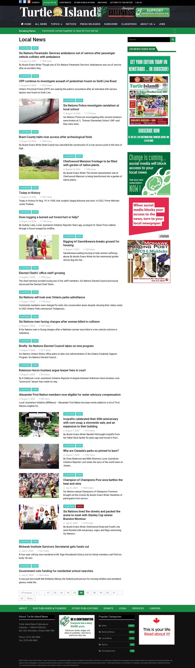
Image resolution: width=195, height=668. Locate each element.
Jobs (162, 24)
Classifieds (129, 24)
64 (22, 598)
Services (138, 608)
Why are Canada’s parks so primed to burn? (91, 450)
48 (94, 592)
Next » (30, 598)
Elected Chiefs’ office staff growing (42, 273)
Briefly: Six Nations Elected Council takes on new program (56, 346)
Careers (155, 608)
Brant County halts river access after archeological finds (55, 137)
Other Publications (84, 2)
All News (41, 24)
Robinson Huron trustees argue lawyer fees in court (52, 370)
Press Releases (90, 24)
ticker (35, 48)
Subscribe (111, 24)
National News (108, 632)
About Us (146, 24)
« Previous (26, 592)
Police (35, 76)
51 (114, 592)
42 (55, 592)
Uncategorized (108, 651)
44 (68, 592)
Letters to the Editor (121, 2)
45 (74, 592)
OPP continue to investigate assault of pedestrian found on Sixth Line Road (67, 81)
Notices (71, 24)
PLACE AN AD (50, 2)
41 (48, 592)
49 (101, 592)
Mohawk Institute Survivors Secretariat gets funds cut (54, 546)
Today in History (29, 193)
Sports (80, 506)
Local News (25, 48)
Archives (102, 2)
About (23, 608)
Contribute (65, 2)
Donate (35, 2)
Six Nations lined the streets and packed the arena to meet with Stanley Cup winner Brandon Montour (91, 515)
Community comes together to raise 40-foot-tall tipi (70, 30)
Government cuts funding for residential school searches (56, 571)
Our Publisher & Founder (49, 608)
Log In (138, 2)
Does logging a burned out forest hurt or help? (49, 217)
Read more (39, 114)
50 (107, 592)
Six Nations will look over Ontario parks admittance (52, 297)
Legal (123, 608)
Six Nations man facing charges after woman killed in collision (59, 321)
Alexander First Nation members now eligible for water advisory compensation (70, 394)
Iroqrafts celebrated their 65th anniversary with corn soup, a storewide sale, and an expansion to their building (90, 422)
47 (88, 592)
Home (27, 24)
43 (61, 592)
